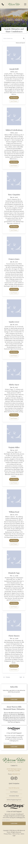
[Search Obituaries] (23, 38)
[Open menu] (25, 4)
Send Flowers (14, 101)
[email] (12, 778)
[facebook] (15, 778)
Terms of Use (16, 834)
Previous (8, 677)
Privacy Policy (7, 834)
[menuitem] (14, 788)
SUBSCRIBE (14, 699)
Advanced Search (20, 43)
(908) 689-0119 (16, 774)
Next (21, 677)
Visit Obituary (14, 97)
